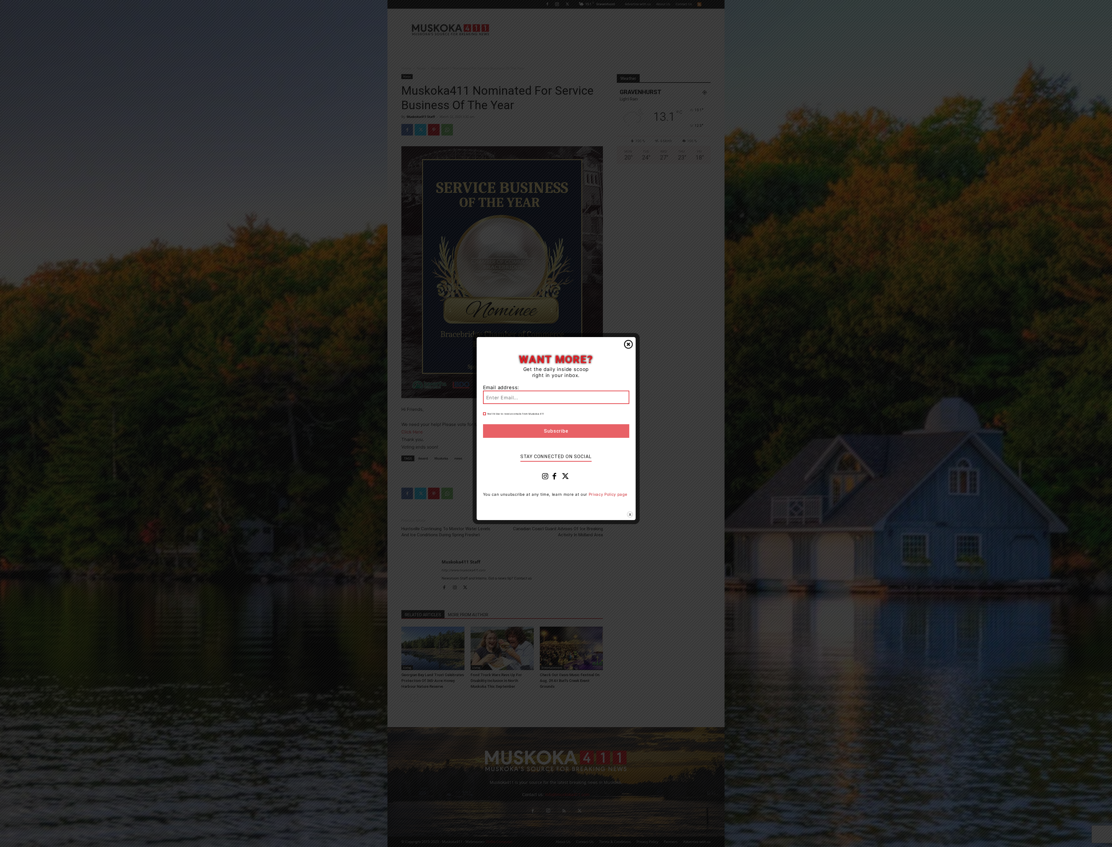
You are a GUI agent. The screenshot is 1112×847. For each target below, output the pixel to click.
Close (628, 344)
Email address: (501, 387)
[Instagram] (545, 477)
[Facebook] (555, 477)
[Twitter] (565, 477)
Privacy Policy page (608, 494)
